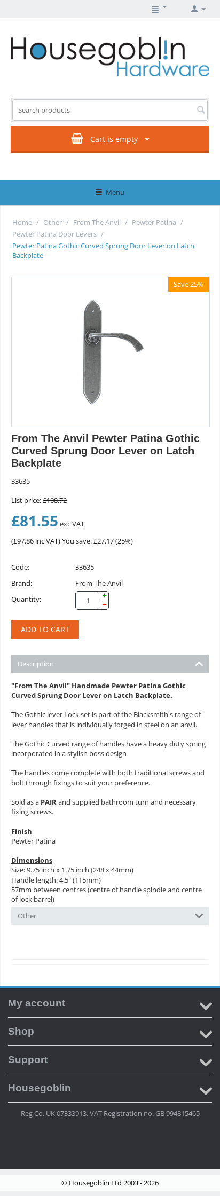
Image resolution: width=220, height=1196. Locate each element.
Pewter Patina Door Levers (54, 234)
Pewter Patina (154, 222)
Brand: (21, 583)
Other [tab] (27, 915)
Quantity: (26, 599)
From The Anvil (97, 222)
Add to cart (45, 629)
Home (22, 222)
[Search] (200, 110)
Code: (20, 567)
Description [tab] (36, 663)
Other (52, 222)
